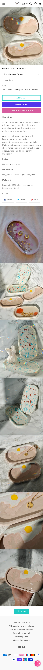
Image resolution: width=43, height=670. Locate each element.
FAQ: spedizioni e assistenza (21, 626)
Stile (5, 74)
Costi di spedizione (21, 622)
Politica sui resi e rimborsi (22, 629)
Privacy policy (21, 637)
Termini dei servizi (21, 633)
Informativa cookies (21, 640)
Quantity (7, 80)
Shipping (16, 89)
